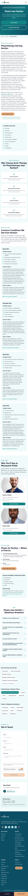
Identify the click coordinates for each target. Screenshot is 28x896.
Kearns (16, 594)
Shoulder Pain (7, 303)
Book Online (14, 22)
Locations (3, 836)
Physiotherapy (18, 833)
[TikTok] (18, 827)
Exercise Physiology (15, 671)
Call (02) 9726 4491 (14, 27)
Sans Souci (3, 880)
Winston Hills (4, 882)
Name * (5, 734)
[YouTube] (15, 827)
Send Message (14, 774)
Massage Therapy (6, 674)
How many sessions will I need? (14, 639)
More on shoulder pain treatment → (11, 347)
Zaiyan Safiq (6, 526)
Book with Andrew (14, 504)
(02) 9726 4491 (6, 564)
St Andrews (19, 710)
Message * (5, 753)
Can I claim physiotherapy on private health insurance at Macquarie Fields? (14, 644)
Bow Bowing (17, 592)
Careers (3, 840)
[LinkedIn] (12, 827)
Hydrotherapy (18, 842)
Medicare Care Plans (19, 856)
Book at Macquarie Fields (9, 568)
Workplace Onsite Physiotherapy (10, 680)
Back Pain (6, 249)
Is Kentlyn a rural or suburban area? (14, 618)
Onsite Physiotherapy (20, 846)
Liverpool (23, 692)
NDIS (16, 848)
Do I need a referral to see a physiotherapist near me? (14, 628)
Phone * (5, 740)
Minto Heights (6, 594)
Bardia (21, 592)
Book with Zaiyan (14, 533)
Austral (2, 884)
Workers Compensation (20, 850)
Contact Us (17, 862)
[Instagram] (9, 827)
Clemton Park (4, 876)
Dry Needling (18, 844)
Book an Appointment (8, 114)
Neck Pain (6, 354)
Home (2, 36)
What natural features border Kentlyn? (14, 622)
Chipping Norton (12, 695)
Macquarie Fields (5, 872)
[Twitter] (5, 827)
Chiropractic (5, 671)
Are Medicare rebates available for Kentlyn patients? (14, 650)
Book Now (18, 868)
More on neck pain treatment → (10, 399)
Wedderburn (13, 713)
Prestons (4, 698)
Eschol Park (12, 594)
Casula (4, 695)
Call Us (8, 894)
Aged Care (17, 852)
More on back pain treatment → (10, 296)
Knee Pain (6, 405)
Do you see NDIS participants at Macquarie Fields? (14, 655)
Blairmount (4, 713)
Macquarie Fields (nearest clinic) (10, 692)
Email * (5, 747)
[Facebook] (2, 827)
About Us (3, 833)
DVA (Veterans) (18, 854)
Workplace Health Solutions (8, 677)
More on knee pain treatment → (10, 448)
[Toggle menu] (25, 2)
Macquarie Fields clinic (7, 94)
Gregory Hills (4, 878)
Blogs (2, 838)
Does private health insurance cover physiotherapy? (14, 633)
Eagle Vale (21, 695)
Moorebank (3, 874)
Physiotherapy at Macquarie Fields (11, 117)
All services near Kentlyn (8, 683)
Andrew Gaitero (7, 495)
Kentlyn (6, 36)
